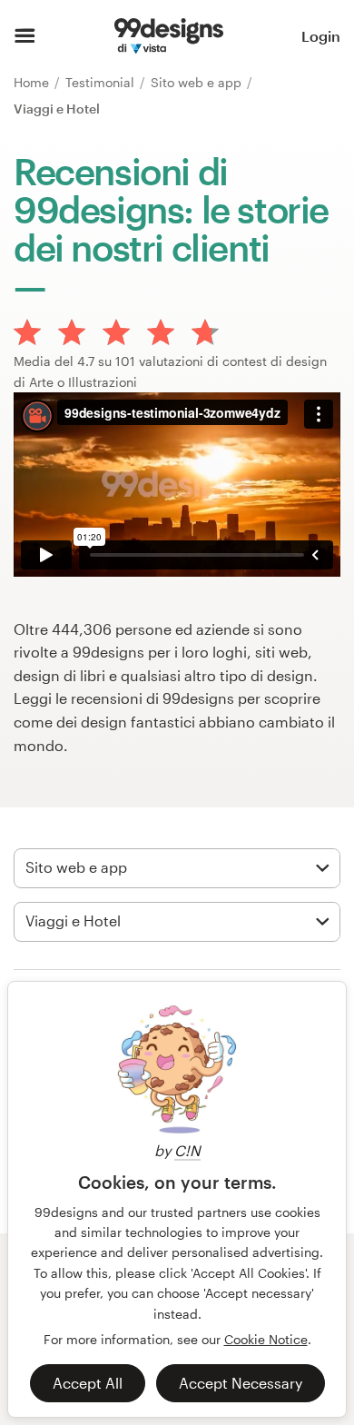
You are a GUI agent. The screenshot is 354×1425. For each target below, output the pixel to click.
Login (320, 36)
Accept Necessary (240, 1382)
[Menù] (25, 36)
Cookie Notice (266, 1339)
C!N (187, 1150)
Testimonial (101, 82)
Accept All (88, 1382)
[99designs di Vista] (168, 36)
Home (33, 82)
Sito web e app (198, 82)
